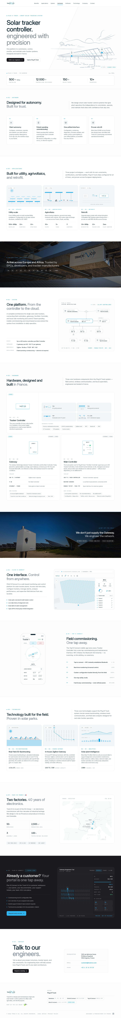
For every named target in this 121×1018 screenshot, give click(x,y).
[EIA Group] (26, 1004)
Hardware (60, 3)
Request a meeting (20, 971)
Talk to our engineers (14, 60)
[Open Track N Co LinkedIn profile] (113, 1014)
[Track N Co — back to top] (11, 3)
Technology (76, 3)
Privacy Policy (53, 1013)
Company (85, 3)
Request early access (15, 913)
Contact (92, 3)
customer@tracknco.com (88, 963)
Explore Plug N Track (33, 60)
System (53, 3)
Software (67, 3)
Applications (44, 3)
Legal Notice (42, 1013)
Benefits (36, 3)
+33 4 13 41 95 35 (87, 967)
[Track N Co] (22, 992)
